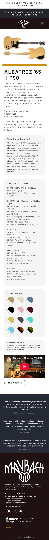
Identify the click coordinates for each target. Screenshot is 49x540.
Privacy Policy (9, 527)
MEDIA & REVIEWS (35, 12)
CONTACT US (31, 15)
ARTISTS (8, 12)
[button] (5, 24)
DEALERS (19, 12)
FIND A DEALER (15, 383)
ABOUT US (17, 15)
